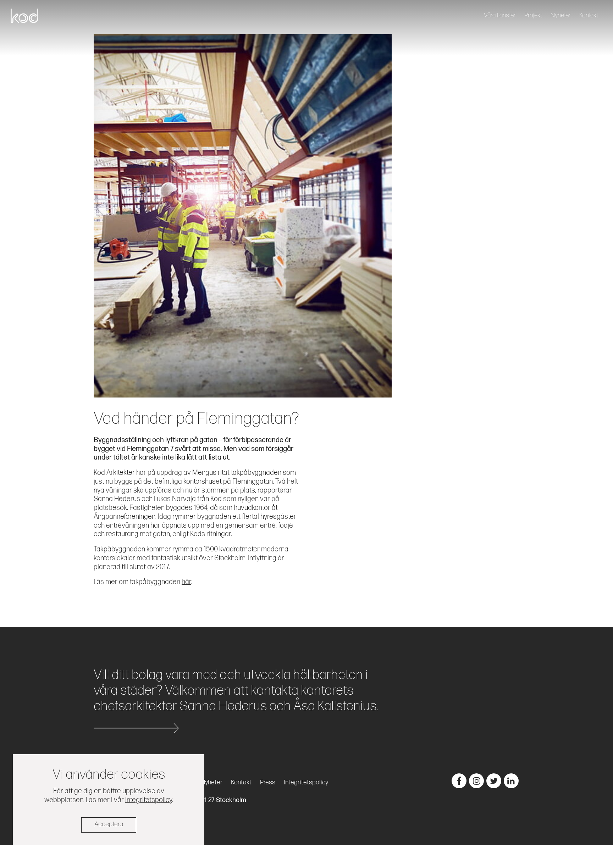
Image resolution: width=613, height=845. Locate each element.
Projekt (533, 15)
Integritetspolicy (306, 782)
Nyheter (561, 15)
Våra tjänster (500, 15)
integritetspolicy (148, 799)
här (186, 582)
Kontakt (588, 15)
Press (267, 782)
